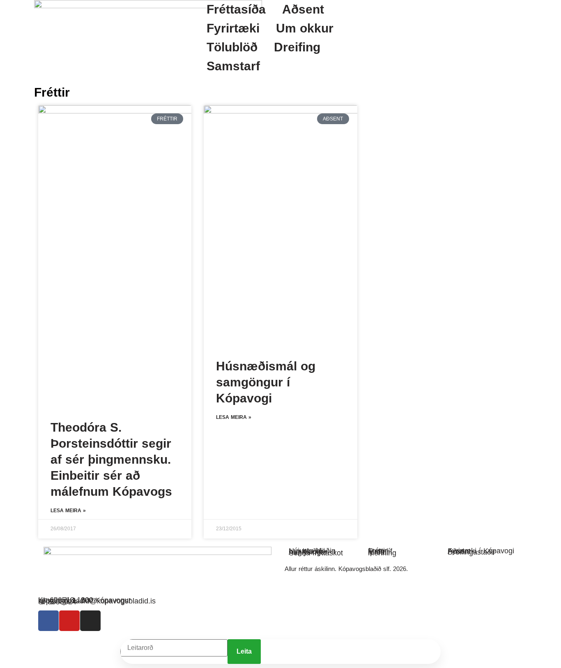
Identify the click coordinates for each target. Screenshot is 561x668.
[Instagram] (90, 620)
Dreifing (297, 47)
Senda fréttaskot (316, 553)
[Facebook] (48, 620)
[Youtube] (69, 620)
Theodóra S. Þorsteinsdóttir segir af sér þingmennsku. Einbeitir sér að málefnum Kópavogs (111, 459)
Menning (382, 553)
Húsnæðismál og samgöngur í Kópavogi (265, 382)
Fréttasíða (236, 9)
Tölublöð (232, 47)
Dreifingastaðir (471, 552)
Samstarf (233, 66)
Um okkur (304, 28)
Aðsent (303, 9)
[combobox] (174, 647)
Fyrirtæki (233, 28)
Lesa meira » (68, 510)
